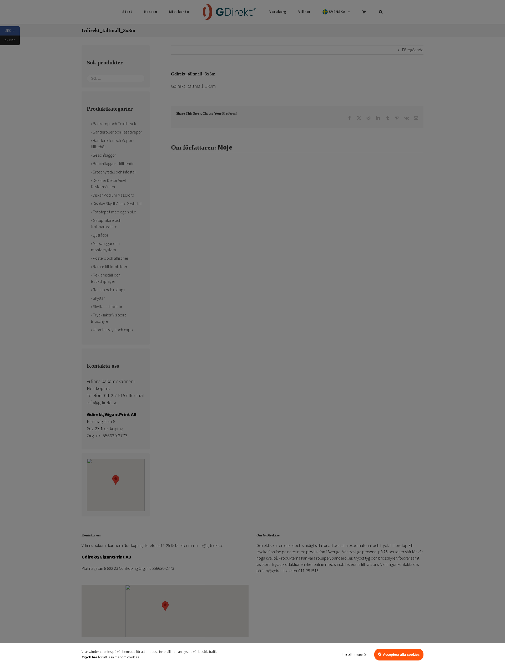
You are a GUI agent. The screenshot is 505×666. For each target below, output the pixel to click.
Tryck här (89, 657)
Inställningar (352, 654)
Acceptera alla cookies (401, 655)
